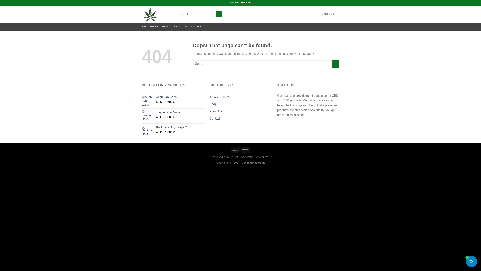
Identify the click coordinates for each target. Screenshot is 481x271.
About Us (180, 26)
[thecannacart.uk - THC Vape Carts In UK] (157, 14)
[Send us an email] (313, 14)
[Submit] (219, 14)
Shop (165, 26)
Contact (195, 26)
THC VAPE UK (150, 26)
